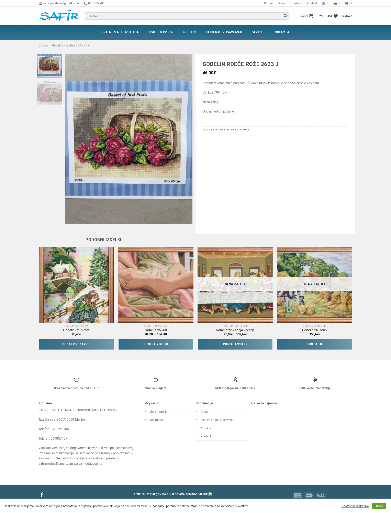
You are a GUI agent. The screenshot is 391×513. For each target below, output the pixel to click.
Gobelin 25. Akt (156, 330)
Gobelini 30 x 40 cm (79, 45)
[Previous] (72, 139)
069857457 (59, 438)
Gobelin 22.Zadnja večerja (235, 330)
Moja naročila (158, 412)
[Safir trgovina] (59, 16)
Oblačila (282, 32)
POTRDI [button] (379, 505)
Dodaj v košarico (76, 344)
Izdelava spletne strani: (190, 494)
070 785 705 (60, 429)
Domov (268, 3)
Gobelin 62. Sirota (76, 330)
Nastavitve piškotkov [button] (355, 506)
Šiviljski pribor (161, 32)
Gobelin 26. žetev (314, 330)
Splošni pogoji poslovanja (217, 420)
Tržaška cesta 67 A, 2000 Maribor (62, 419)
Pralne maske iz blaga (120, 32)
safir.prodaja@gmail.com (55, 464)
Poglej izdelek (156, 344)
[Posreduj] (285, 16)
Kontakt (312, 3)
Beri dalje (314, 344)
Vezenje (258, 32)
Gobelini (190, 32)
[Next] (184, 139)
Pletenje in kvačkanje (224, 32)
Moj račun (156, 420)
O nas (281, 3)
